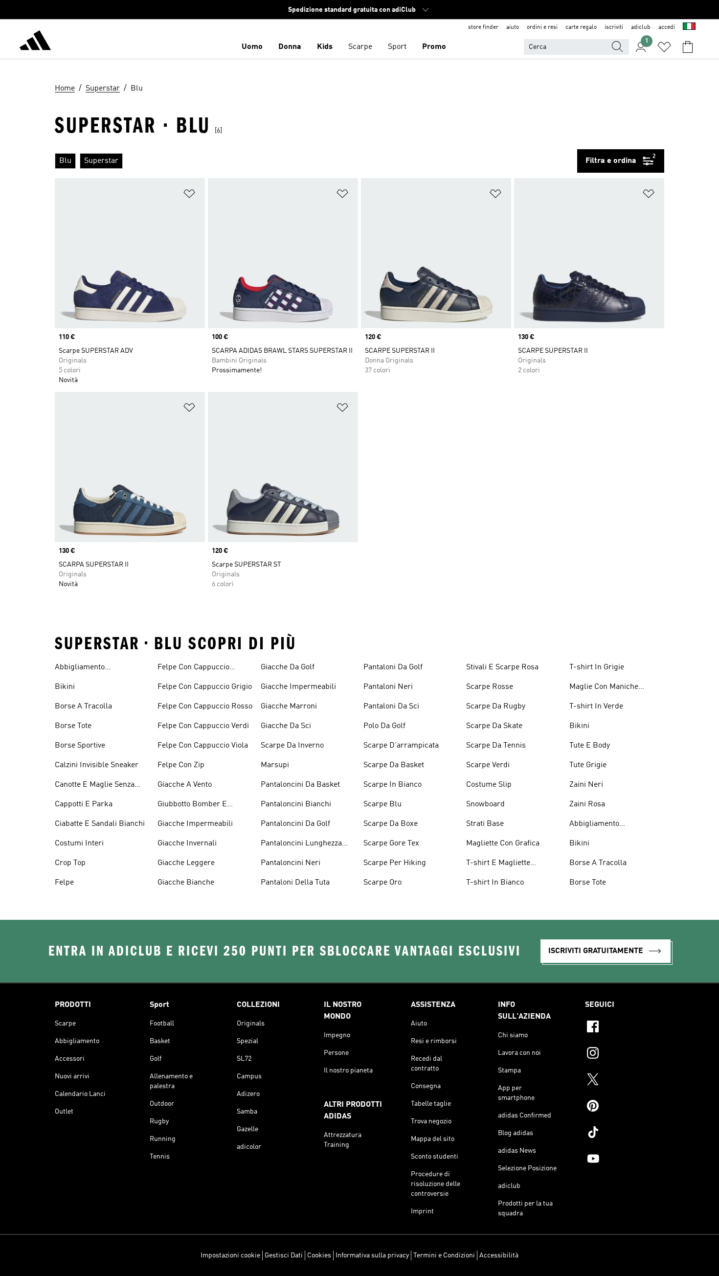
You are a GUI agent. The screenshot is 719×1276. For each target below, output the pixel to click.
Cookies (319, 1255)
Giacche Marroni (289, 706)
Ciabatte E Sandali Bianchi (100, 824)
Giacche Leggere (186, 863)
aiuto (512, 27)
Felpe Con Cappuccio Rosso (204, 706)
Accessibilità (498, 1255)
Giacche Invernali (187, 843)
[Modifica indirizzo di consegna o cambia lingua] (689, 27)
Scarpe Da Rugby (495, 706)
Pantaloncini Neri (290, 863)
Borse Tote (73, 726)
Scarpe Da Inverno (292, 746)
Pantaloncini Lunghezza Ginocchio (301, 844)
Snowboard (485, 804)
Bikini (65, 687)
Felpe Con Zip (180, 765)
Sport (397, 47)
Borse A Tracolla (83, 706)
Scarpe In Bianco (392, 785)
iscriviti (614, 27)
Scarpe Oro (382, 883)
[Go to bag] (687, 47)
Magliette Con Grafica (502, 843)
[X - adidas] (624, 1081)
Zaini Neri (586, 785)
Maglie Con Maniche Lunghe (603, 688)
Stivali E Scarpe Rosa (502, 667)
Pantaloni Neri (388, 687)
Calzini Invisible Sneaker (96, 765)
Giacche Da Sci (286, 726)
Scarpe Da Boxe (390, 824)
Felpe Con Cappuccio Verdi (203, 726)
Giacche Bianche (185, 883)
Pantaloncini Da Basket (300, 785)
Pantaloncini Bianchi (296, 804)
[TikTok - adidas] (624, 1133)
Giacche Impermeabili (195, 824)
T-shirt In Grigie (596, 667)
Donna (289, 47)
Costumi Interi (79, 843)
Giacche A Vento (184, 785)
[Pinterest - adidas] (624, 1107)
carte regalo (581, 27)
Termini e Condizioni (444, 1255)
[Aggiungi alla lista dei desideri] (189, 195)
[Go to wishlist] (664, 47)
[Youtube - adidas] (624, 1160)
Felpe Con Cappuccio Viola (202, 746)
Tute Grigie (588, 765)
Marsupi (275, 765)
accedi (666, 27)
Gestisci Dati (284, 1255)
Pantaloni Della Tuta (295, 883)
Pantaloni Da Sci (391, 706)
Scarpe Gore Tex (391, 843)
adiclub (641, 27)
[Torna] (35, 42)
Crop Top (70, 863)
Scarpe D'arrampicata (401, 746)
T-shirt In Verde (596, 706)
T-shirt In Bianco (495, 883)
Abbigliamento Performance (80, 668)
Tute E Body (589, 746)
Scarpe (360, 47)
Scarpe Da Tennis (496, 746)
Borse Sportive (80, 746)
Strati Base (485, 824)
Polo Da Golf (384, 726)
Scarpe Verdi (488, 765)
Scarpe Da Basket (393, 765)
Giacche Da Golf (288, 667)
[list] (316, 161)
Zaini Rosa (587, 804)
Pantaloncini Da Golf (295, 824)
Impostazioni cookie (230, 1255)
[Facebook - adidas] (624, 1028)
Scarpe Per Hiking (394, 863)
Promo (434, 47)
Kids (325, 47)
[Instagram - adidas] (624, 1054)
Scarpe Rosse (489, 687)
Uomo (252, 47)
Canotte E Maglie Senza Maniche (95, 786)
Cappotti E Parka (83, 804)
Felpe (64, 883)
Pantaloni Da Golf (393, 667)
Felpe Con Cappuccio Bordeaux (193, 668)
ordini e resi (542, 27)
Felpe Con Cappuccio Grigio (204, 687)
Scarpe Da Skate (494, 726)
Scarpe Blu (382, 804)
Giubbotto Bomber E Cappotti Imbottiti (192, 805)
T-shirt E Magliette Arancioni (498, 864)
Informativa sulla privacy (372, 1255)
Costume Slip (489, 785)
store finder (483, 27)
